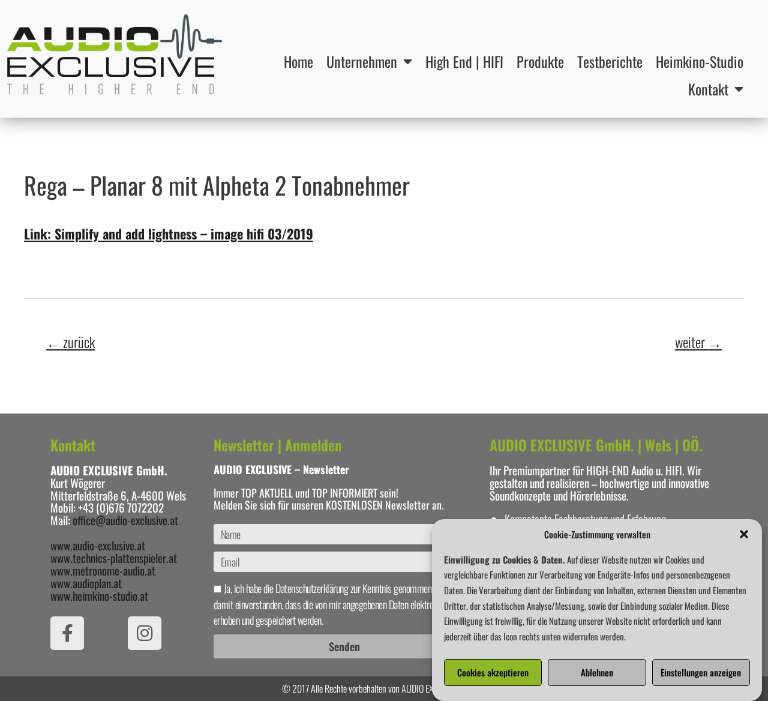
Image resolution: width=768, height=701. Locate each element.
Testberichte (610, 61)
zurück (70, 341)
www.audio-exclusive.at (97, 545)
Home (298, 61)
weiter (698, 341)
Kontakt (708, 89)
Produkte (540, 61)
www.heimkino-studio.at (99, 595)
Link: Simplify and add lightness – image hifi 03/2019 (168, 233)
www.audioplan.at (86, 582)
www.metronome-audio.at (102, 570)
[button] (744, 534)
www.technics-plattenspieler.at (113, 557)
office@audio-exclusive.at (125, 519)
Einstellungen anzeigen (701, 672)
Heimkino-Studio (699, 61)
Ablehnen (597, 672)
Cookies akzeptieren (493, 672)
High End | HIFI (464, 61)
